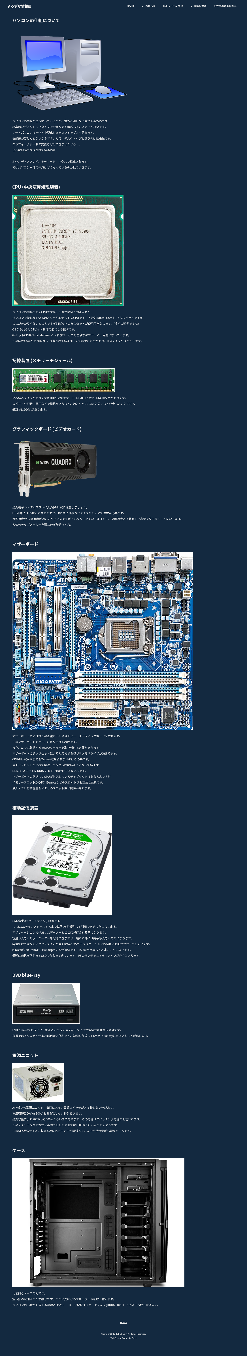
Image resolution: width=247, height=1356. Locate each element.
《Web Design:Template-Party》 (123, 1337)
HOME (130, 6)
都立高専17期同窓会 (225, 6)
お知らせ (150, 6)
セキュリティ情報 (173, 6)
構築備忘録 (200, 6)
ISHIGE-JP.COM (120, 1333)
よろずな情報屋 (19, 6)
